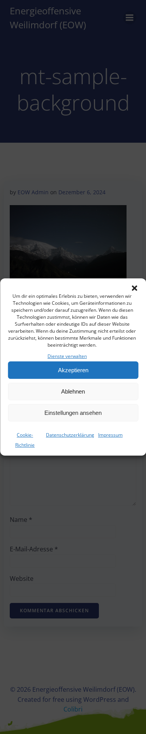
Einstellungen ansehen (73, 412)
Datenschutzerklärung (70, 435)
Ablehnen (73, 391)
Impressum (110, 435)
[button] (134, 288)
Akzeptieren (73, 370)
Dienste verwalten (67, 356)
